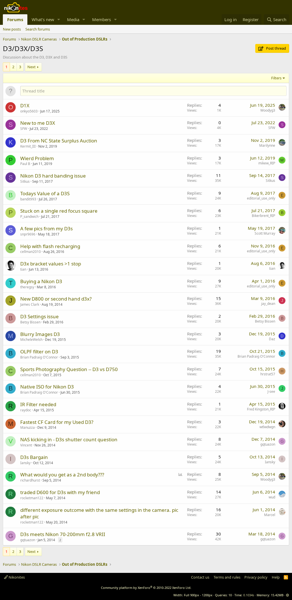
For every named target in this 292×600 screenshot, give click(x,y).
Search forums (37, 29)
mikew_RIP (266, 163)
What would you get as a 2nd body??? (62, 474)
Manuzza (27, 427)
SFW (23, 128)
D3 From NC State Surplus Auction (58, 140)
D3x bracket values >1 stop (50, 263)
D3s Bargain (34, 457)
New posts (12, 29)
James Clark (29, 304)
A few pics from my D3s (46, 228)
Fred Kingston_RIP (261, 409)
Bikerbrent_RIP (263, 215)
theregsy (27, 287)
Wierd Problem (37, 158)
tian (23, 269)
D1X (24, 105)
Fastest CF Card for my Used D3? (56, 422)
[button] (59, 19)
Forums (15, 19)
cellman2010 (30, 251)
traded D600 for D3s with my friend (60, 492)
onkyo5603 (29, 111)
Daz (272, 339)
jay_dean (268, 303)
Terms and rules (227, 577)
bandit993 (28, 199)
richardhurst (30, 480)
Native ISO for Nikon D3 (47, 386)
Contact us (200, 577)
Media (73, 19)
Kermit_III (28, 146)
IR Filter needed (38, 404)
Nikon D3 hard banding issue (53, 175)
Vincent (26, 445)
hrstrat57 (267, 374)
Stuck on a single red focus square (59, 211)
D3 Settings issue (39, 316)
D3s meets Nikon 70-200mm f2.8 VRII (62, 534)
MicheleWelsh (31, 339)
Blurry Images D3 (40, 334)
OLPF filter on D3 (39, 351)
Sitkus (25, 181)
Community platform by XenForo (146, 587)
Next (31, 66)
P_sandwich (29, 216)
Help (276, 577)
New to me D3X (37, 123)
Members (101, 19)
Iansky (25, 462)
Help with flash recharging (50, 246)
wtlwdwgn (267, 426)
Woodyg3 (267, 110)
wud (272, 497)
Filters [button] (276, 77)
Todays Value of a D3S (45, 193)
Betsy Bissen (30, 322)
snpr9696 (27, 234)
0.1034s (248, 595)
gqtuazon (267, 444)
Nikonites (16, 577)
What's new (43, 19)
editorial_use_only (261, 198)
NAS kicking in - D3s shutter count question (68, 439)
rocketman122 (31, 498)
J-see (271, 391)
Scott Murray (265, 233)
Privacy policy (255, 577)
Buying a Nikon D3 (41, 281)
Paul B (25, 163)
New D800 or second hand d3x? (56, 298)
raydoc (25, 410)
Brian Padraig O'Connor (39, 357)
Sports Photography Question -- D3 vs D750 (69, 369)
